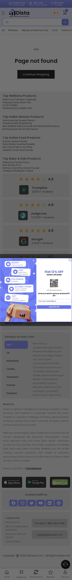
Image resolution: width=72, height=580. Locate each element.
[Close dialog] (70, 259)
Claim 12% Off (54, 307)
